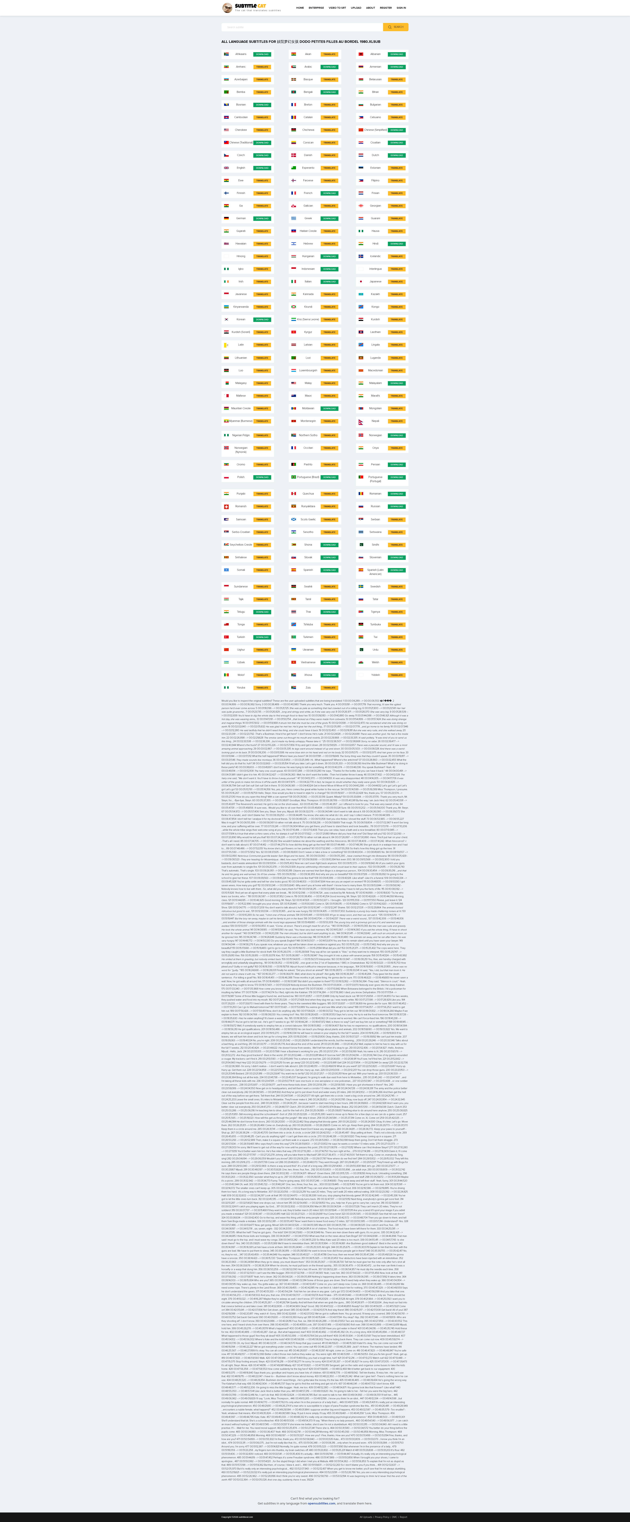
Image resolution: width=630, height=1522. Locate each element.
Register (386, 8)
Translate (330, 54)
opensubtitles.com (321, 1503)
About (370, 8)
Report (403, 1517)
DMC (394, 1517)
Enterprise (316, 8)
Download (262, 54)
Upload (356, 8)
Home (300, 8)
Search (398, 27)
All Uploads (366, 1517)
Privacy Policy (382, 1517)
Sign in (401, 8)
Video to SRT (337, 8)
